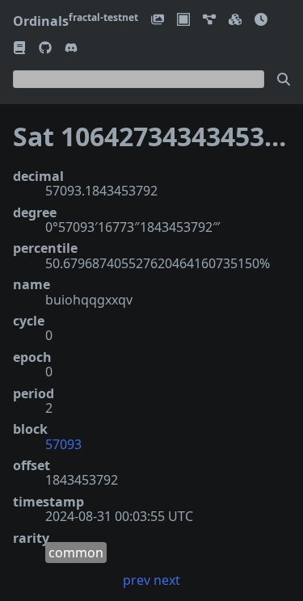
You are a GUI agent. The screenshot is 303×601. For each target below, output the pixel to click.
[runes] (183, 20)
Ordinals (75, 21)
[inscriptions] (157, 20)
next (167, 580)
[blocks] (235, 20)
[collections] (209, 20)
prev (136, 580)
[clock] (261, 20)
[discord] (71, 49)
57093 (63, 444)
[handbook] (19, 49)
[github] (45, 49)
